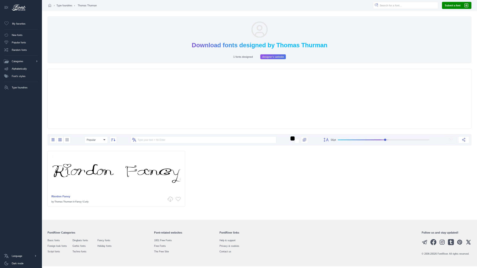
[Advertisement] (259, 99)
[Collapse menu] (6, 8)
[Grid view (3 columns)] (67, 139)
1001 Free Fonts (163, 240)
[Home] (50, 5)
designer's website (273, 56)
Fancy (78, 201)
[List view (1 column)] (53, 139)
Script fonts (54, 251)
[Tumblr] (451, 244)
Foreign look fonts (57, 246)
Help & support (227, 240)
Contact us (225, 251)
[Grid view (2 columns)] (60, 139)
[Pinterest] (460, 244)
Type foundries (64, 5)
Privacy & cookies (229, 246)
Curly (86, 201)
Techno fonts (79, 251)
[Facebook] (433, 244)
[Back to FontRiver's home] (17, 8)
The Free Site (161, 251)
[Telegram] (425, 244)
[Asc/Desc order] (113, 139)
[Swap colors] (304, 139)
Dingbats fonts (80, 240)
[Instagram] (442, 244)
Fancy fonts (103, 240)
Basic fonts (54, 240)
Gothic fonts (79, 246)
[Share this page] (463, 139)
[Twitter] (468, 244)
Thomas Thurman (63, 201)
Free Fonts (160, 246)
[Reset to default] (450, 139)
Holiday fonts (104, 246)
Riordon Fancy (60, 196)
